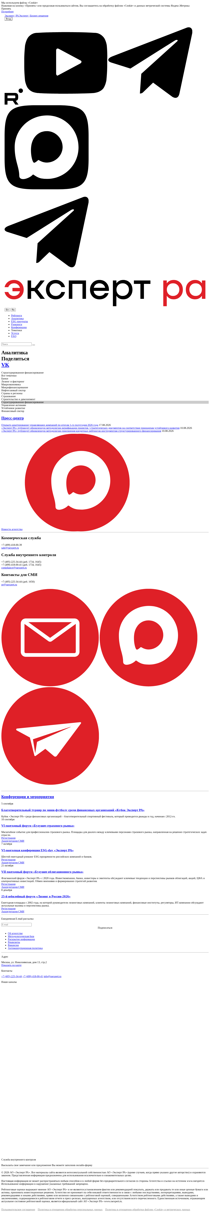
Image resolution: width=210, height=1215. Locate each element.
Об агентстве (15, 933)
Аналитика (17, 318)
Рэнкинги (16, 324)
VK (5, 365)
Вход (8, 19)
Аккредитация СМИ (12, 840)
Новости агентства (11, 529)
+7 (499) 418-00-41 (32, 976)
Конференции (19, 327)
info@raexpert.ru (52, 976)
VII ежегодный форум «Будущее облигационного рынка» (42, 871)
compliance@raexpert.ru (14, 567)
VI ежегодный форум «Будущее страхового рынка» (37, 825)
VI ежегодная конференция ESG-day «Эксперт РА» (37, 850)
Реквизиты (14, 942)
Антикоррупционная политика (25, 948)
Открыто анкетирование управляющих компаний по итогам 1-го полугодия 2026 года (49, 425)
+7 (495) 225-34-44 (11, 976)
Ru (13, 310)
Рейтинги (16, 315)
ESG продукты (19, 321)
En (7, 310)
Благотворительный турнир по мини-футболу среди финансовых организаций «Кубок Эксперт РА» (73, 810)
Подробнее (7, 11)
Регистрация (8, 838)
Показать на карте (11, 965)
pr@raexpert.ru (9, 584)
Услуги (15, 333)
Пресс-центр (12, 418)
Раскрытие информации (21, 939)
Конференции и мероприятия (27, 797)
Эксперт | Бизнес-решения (33, 15)
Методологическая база (21, 936)
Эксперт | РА (12, 15)
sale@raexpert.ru (10, 547)
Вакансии (13, 945)
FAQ (13, 336)
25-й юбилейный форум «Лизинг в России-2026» (36, 896)
